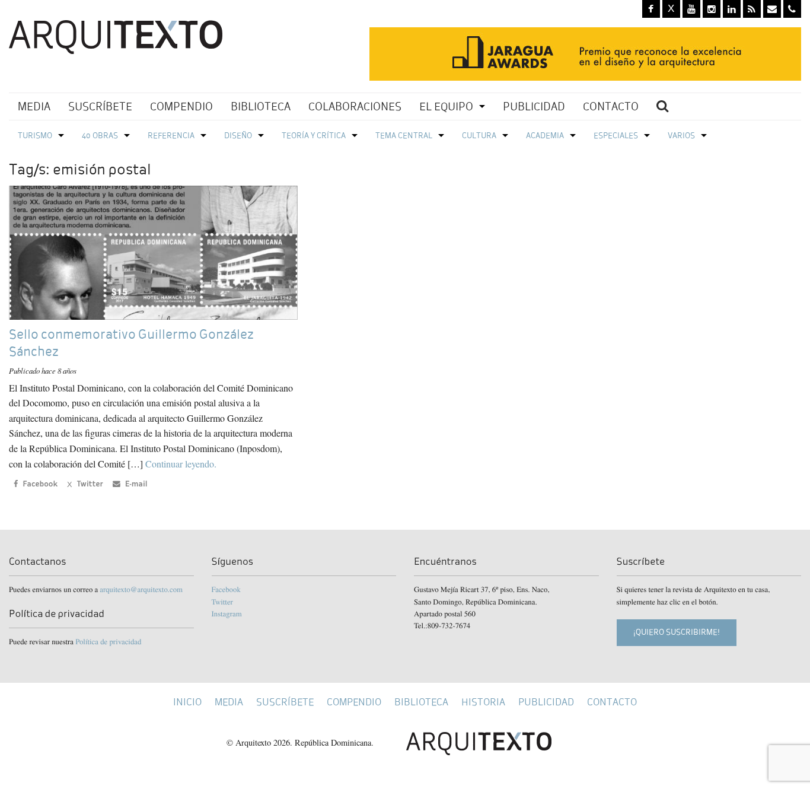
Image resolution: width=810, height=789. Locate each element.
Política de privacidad (108, 641)
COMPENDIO (181, 106)
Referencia (171, 135)
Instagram (227, 613)
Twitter (222, 601)
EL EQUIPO (446, 106)
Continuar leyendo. (180, 463)
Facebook (226, 589)
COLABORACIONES (354, 106)
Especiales (616, 135)
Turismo (35, 135)
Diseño (238, 135)
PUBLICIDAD (534, 106)
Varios (681, 135)
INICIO (187, 702)
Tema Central (403, 135)
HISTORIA (483, 702)
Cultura (479, 135)
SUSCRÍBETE (100, 106)
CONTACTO (611, 106)
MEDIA (34, 106)
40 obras (100, 135)
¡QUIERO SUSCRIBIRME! (676, 632)
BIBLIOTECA (261, 106)
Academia (545, 135)
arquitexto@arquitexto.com (141, 589)
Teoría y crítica (314, 135)
